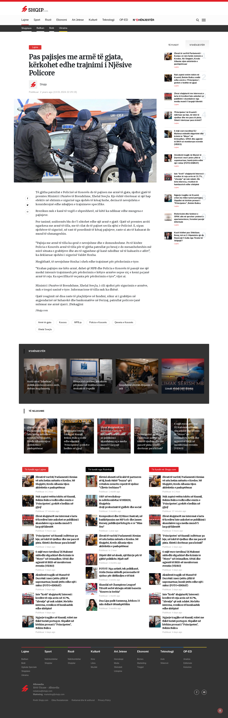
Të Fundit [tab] (173, 45)
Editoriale (187, 663)
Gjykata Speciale (29, 667)
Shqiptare (26, 28)
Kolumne (187, 667)
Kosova (62, 322)
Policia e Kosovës (98, 322)
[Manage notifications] (220, 710)
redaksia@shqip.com (42, 691)
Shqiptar (48, 663)
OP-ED (124, 19)
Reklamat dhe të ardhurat (83, 700)
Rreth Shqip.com (40, 700)
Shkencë (164, 663)
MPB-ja (77, 322)
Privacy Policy (104, 700)
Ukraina (63, 28)
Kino (93, 659)
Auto (162, 659)
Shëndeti (118, 667)
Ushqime (118, 671)
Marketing (141, 663)
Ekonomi (61, 19)
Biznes (140, 659)
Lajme (25, 19)
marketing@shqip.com (54, 694)
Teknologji (108, 19)
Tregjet (140, 667)
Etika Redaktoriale (60, 700)
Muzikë (94, 667)
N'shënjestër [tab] (197, 45)
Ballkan (40, 28)
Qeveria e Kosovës (124, 322)
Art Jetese (78, 19)
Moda (116, 663)
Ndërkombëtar (51, 659)
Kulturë (93, 19)
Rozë (48, 19)
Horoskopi (118, 659)
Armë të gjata (44, 322)
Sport (37, 19)
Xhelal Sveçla (45, 329)
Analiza (186, 659)
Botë (51, 28)
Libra (93, 663)
